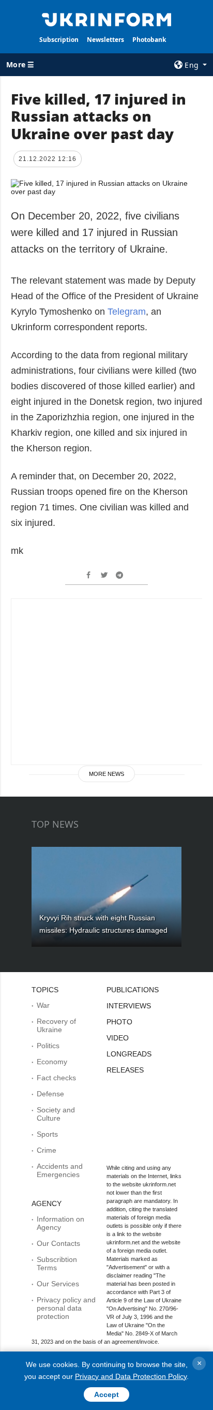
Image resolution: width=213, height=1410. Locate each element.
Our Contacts (58, 1243)
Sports (47, 1134)
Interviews (128, 1006)
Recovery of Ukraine (56, 1025)
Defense (50, 1094)
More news (106, 774)
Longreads (128, 1054)
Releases (125, 1070)
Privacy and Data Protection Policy (131, 1376)
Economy (52, 1062)
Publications (132, 990)
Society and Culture (56, 1114)
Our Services (58, 1284)
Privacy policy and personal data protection (66, 1308)
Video (117, 1038)
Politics (48, 1045)
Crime (46, 1150)
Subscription (59, 39)
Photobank (149, 39)
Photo (119, 1022)
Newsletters (105, 39)
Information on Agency (60, 1223)
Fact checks (56, 1078)
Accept (106, 1394)
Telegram (127, 311)
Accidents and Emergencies (60, 1170)
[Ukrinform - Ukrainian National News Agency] (107, 18)
